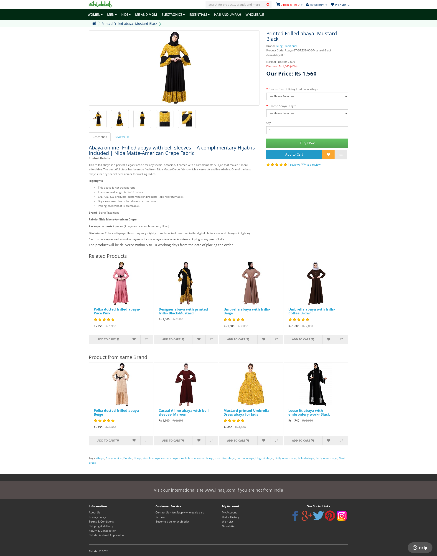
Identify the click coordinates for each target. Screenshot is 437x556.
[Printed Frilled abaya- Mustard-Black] (174, 68)
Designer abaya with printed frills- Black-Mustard (183, 311)
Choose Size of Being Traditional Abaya (293, 89)
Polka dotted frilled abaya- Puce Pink (117, 311)
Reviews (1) (122, 137)
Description (99, 137)
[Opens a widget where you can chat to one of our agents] (419, 548)
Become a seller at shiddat (172, 521)
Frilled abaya (306, 458)
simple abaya (151, 458)
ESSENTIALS (198, 14)
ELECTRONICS (172, 14)
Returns (160, 517)
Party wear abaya (326, 458)
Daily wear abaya (286, 458)
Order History (230, 517)
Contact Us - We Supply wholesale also (179, 512)
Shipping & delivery (101, 526)
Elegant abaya (264, 458)
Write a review (311, 165)
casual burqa (205, 458)
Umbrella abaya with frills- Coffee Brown (311, 311)
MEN (110, 14)
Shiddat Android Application (106, 535)
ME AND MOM (146, 14)
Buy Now (307, 143)
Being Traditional (286, 46)
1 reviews (294, 165)
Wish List (227, 521)
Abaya (100, 458)
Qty (268, 123)
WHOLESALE (255, 14)
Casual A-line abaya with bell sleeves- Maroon (184, 412)
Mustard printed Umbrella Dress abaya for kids (246, 412)
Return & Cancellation (102, 531)
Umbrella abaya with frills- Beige (247, 311)
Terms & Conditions (101, 521)
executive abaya (225, 458)
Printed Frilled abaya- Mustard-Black (129, 23)
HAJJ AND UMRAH (227, 14)
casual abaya (169, 458)
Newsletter (229, 526)
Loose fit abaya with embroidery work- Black (309, 412)
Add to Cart (294, 154)
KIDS (124, 14)
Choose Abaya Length (282, 106)
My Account (229, 512)
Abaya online (114, 458)
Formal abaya (245, 458)
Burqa (138, 458)
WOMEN (94, 14)
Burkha (127, 458)
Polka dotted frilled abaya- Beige (117, 412)
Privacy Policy (97, 517)
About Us (94, 512)
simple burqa (187, 458)
